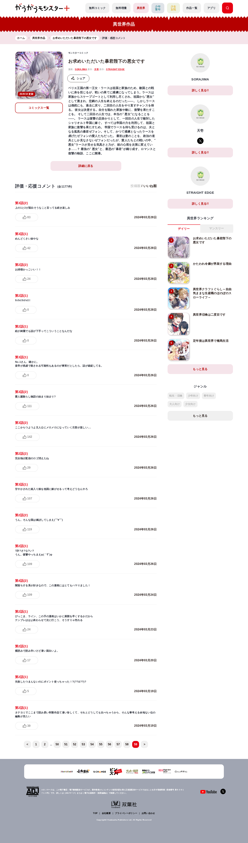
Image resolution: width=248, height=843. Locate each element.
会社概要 (106, 813)
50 (57, 744)
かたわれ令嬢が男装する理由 (212, 263)
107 (29, 498)
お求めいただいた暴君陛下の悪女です (106, 61)
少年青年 (158, 8)
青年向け (209, 395)
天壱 (96, 69)
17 (29, 660)
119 (29, 529)
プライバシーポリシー (126, 813)
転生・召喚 (175, 395)
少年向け (193, 395)
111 (29, 406)
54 (92, 744)
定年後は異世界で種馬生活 (211, 340)
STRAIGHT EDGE (115, 69)
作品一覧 (191, 7)
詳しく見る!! (200, 90)
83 (29, 217)
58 (127, 744)
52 (74, 744)
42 (29, 248)
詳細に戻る (85, 165)
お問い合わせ (148, 813)
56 (109, 744)
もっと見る (200, 369)
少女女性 (173, 8)
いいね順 (150, 186)
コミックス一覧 (39, 107)
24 (29, 278)
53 (83, 744)
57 (118, 744)
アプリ (211, 7)
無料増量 (121, 7)
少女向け (190, 404)
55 (101, 744)
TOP (95, 813)
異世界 (141, 7)
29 (29, 467)
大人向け (174, 404)
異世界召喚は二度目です (209, 314)
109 (29, 564)
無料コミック (97, 7)
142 (29, 436)
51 (66, 744)
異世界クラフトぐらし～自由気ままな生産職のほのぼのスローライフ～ (212, 293)
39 (29, 725)
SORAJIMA (81, 69)
